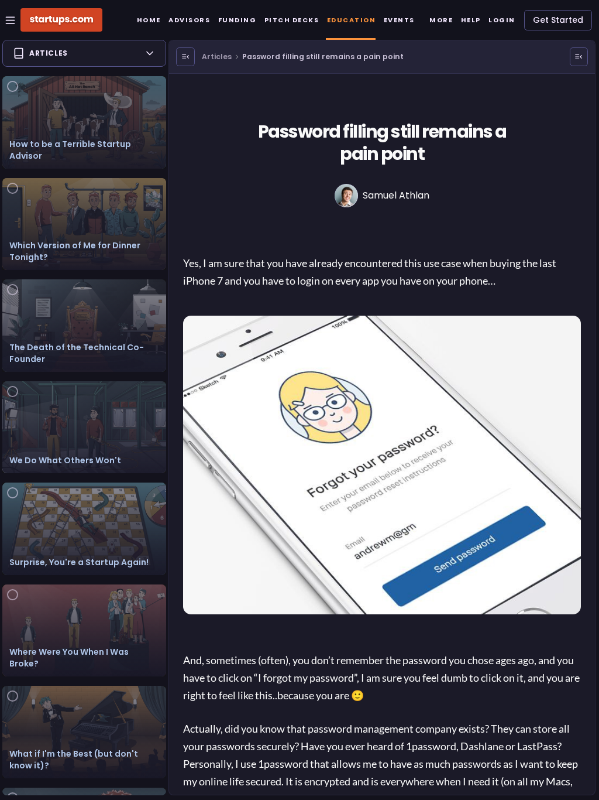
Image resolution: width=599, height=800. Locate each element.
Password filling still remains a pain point (323, 56)
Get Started (558, 20)
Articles (217, 56)
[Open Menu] (185, 56)
